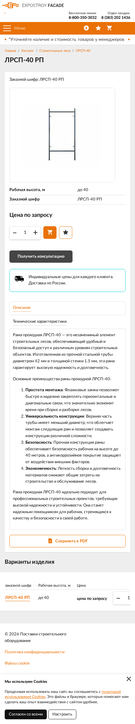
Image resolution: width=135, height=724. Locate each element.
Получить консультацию (41, 257)
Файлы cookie (17, 663)
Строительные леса (54, 50)
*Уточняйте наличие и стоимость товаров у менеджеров (66, 39)
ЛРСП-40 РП (17, 598)
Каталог (27, 50)
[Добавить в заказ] (50, 232)
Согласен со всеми (26, 714)
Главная (10, 50)
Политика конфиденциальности (34, 652)
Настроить (62, 714)
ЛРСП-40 (83, 50)
